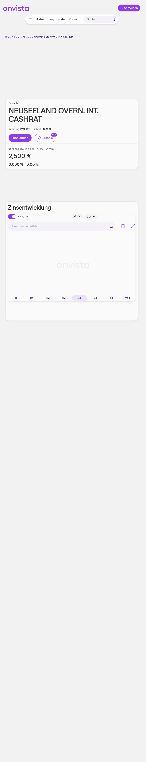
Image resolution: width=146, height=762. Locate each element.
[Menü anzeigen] (30, 19)
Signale (47, 138)
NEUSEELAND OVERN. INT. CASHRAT (53, 37)
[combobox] (61, 226)
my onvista (57, 19)
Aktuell (41, 19)
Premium (75, 19)
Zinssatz (27, 37)
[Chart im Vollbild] (133, 226)
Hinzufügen (20, 138)
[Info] (77, 216)
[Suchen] (113, 19)
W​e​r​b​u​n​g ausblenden (85, 66)
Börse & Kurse (12, 37)
